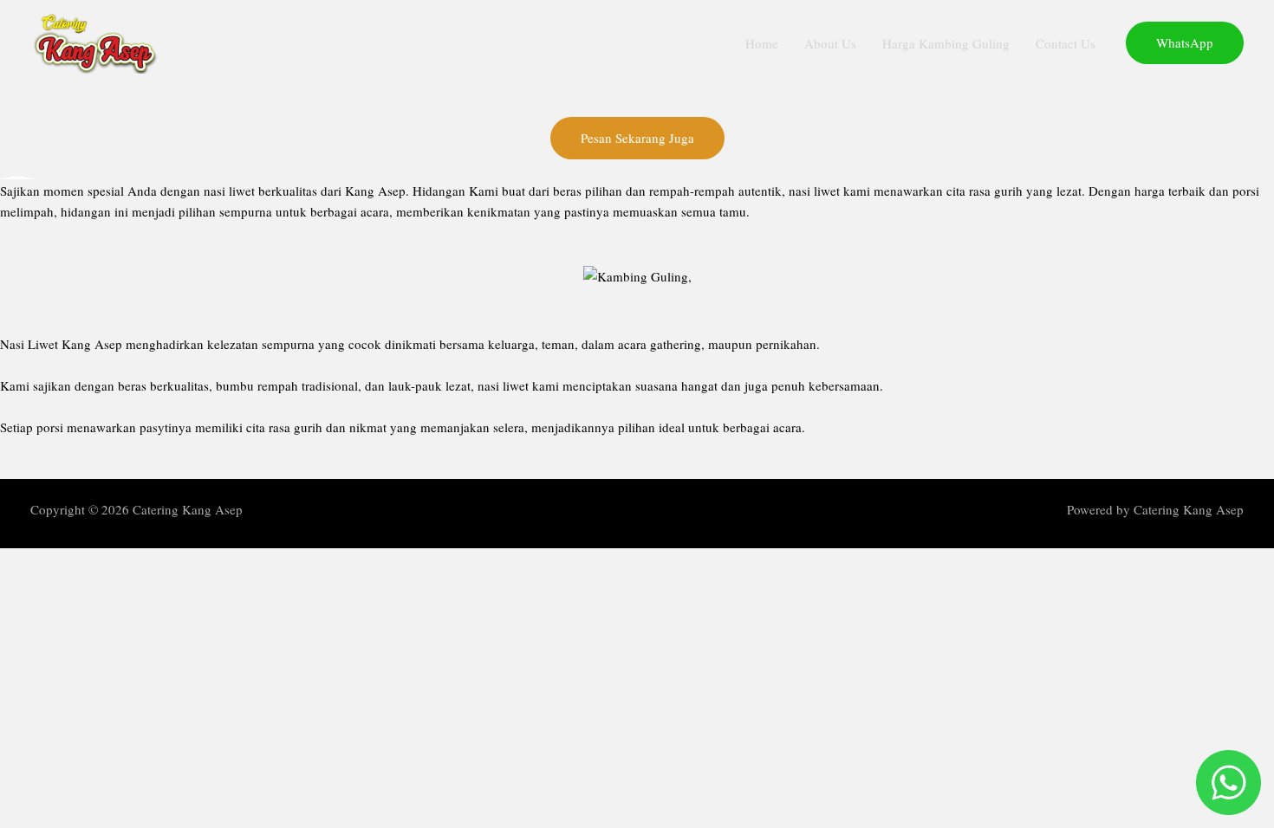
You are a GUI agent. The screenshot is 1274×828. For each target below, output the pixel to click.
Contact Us (1065, 43)
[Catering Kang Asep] (95, 40)
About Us (830, 43)
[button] (1185, 43)
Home (761, 43)
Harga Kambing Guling (946, 43)
